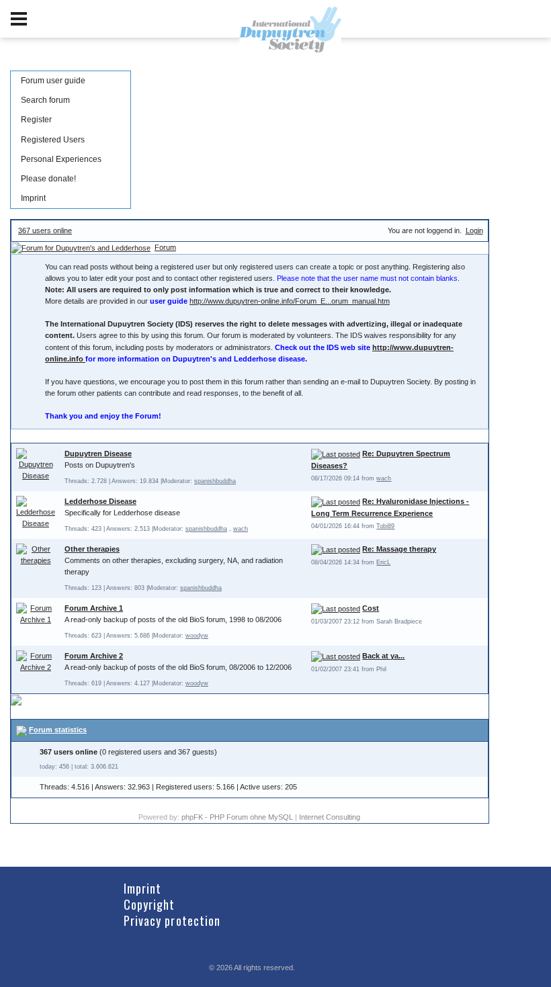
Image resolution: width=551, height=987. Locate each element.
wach (383, 478)
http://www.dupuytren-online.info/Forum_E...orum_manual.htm (289, 301)
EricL (383, 562)
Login (474, 230)
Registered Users (53, 139)
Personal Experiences (61, 159)
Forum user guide (53, 80)
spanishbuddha (215, 481)
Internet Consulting (329, 817)
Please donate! (48, 178)
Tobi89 (385, 526)
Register (36, 119)
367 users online (45, 230)
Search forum (45, 100)
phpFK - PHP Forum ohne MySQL (238, 817)
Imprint (33, 198)
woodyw (196, 635)
